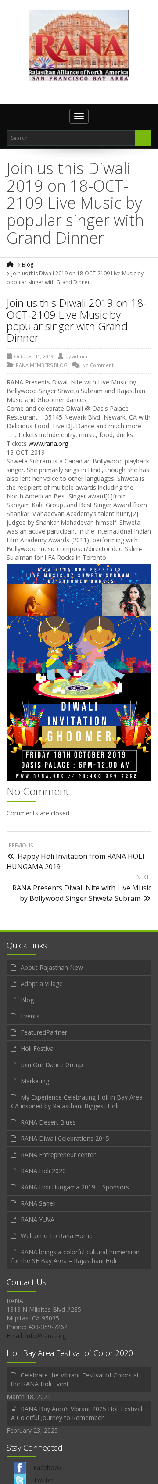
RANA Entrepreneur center (58, 1154)
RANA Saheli (38, 1203)
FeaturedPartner (44, 1032)
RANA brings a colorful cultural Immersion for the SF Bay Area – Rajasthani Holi (75, 1256)
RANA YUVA (37, 1219)
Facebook (47, 1467)
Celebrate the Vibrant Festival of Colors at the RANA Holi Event (75, 1379)
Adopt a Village (42, 983)
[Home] (11, 264)
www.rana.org (48, 443)
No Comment (98, 365)
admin (79, 356)
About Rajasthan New (52, 967)
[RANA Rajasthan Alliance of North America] (79, 45)
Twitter (43, 1480)
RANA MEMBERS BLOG (42, 365)
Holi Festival (38, 1048)
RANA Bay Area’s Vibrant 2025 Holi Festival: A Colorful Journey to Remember (77, 1413)
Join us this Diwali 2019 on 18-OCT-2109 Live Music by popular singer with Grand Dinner (77, 320)
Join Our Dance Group (52, 1065)
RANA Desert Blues (48, 1122)
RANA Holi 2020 (43, 1171)
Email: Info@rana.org (36, 1335)
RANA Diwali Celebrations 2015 (65, 1138)
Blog (27, 264)
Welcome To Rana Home (57, 1235)
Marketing (35, 1081)
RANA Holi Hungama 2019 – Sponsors (75, 1187)
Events (30, 1016)
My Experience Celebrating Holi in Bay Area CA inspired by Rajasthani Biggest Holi (77, 1101)
